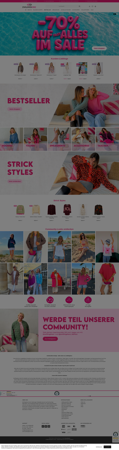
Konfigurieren (99, 446)
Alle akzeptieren (107, 446)
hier (71, 448)
